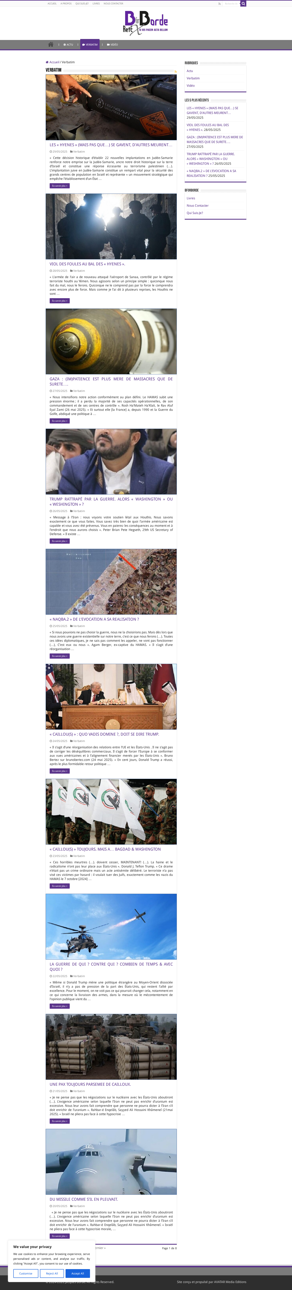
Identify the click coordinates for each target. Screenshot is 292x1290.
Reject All (52, 1273)
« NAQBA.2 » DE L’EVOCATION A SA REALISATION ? (94, 619)
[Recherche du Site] (243, 4)
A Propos (66, 3)
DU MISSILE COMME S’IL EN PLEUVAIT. (84, 1199)
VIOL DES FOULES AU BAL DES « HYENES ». (87, 264)
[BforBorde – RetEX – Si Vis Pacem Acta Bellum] (146, 22)
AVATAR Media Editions (230, 1282)
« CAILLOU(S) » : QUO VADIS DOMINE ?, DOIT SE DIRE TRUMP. (104, 734)
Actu (70, 44)
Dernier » (99, 1248)
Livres (96, 3)
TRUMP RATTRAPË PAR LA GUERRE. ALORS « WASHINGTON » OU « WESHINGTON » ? (211, 159)
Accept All (78, 1273)
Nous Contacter (113, 3)
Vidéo (114, 44)
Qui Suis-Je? (82, 3)
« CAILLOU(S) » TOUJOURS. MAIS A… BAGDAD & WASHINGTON (105, 849)
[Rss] (219, 3)
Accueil (52, 3)
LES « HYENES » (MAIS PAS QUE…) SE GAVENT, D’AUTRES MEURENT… (111, 144)
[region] (51, 1261)
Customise (25, 1273)
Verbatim (92, 44)
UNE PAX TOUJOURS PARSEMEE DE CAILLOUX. (90, 1084)
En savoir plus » (59, 185)
